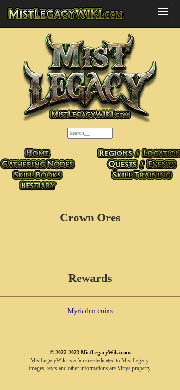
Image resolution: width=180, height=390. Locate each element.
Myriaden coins (90, 311)
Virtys (124, 368)
